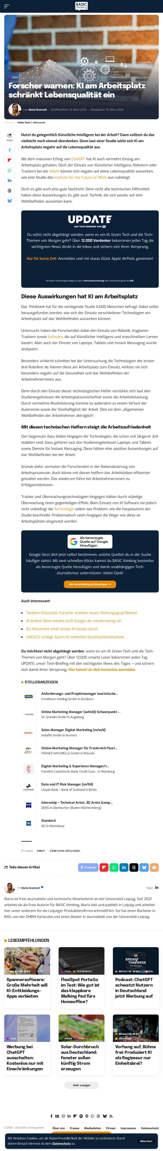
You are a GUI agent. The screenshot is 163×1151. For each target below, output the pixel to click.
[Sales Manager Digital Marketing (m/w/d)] (28, 733)
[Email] (154, 867)
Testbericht (84, 971)
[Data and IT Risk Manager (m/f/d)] (28, 787)
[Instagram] (63, 1116)
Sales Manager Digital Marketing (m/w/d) (73, 730)
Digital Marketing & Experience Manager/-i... (75, 766)
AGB (131, 280)
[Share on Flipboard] (9, 160)
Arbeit (54, 171)
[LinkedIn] (157, 888)
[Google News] (57, 1116)
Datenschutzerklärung (94, 280)
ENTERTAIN (125, 1039)
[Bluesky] (105, 1116)
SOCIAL (149, 971)
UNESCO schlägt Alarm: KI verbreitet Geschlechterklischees (75, 637)
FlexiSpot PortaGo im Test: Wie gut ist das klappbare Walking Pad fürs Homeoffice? (80, 991)
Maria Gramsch (37, 109)
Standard (48, 821)
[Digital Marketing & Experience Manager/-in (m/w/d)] (28, 769)
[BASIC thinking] (81, 6)
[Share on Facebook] (9, 150)
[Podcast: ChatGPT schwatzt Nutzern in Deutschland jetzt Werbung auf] (136, 961)
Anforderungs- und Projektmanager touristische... (79, 694)
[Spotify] (81, 1116)
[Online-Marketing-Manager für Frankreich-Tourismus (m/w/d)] (28, 751)
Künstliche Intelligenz (65, 851)
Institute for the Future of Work (80, 177)
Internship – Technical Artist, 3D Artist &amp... (77, 803)
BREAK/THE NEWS (20, 971)
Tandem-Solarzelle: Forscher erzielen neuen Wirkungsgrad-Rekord (81, 612)
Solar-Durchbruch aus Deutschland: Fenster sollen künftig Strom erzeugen (80, 1058)
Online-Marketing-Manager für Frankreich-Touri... (79, 748)
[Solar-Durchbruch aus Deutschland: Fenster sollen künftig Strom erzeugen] (81, 1028)
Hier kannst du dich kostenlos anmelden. (102, 669)
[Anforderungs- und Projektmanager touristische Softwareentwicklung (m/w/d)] (28, 696)
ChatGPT (78, 159)
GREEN (68, 1039)
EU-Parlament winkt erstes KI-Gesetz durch (62, 629)
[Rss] (111, 1116)
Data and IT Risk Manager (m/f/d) (67, 784)
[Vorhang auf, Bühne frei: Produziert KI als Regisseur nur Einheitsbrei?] (136, 1028)
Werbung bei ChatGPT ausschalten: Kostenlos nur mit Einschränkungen (25, 1058)
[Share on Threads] (9, 191)
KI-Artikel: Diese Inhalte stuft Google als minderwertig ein (73, 621)
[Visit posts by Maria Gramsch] (14, 109)
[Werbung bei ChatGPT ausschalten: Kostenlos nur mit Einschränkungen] (27, 1028)
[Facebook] (51, 1116)
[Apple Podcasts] (86, 1116)
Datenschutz (61, 1144)
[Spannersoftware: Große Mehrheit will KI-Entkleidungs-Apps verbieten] (27, 961)
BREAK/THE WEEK (129, 971)
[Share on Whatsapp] (9, 170)
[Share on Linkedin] (9, 180)
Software (55, 336)
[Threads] (98, 1116)
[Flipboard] (75, 1116)
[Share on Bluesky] (9, 201)
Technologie (64, 509)
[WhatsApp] (92, 1116)
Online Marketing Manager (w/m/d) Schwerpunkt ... (81, 712)
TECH (15, 77)
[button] (146, 1141)
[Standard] (28, 823)
